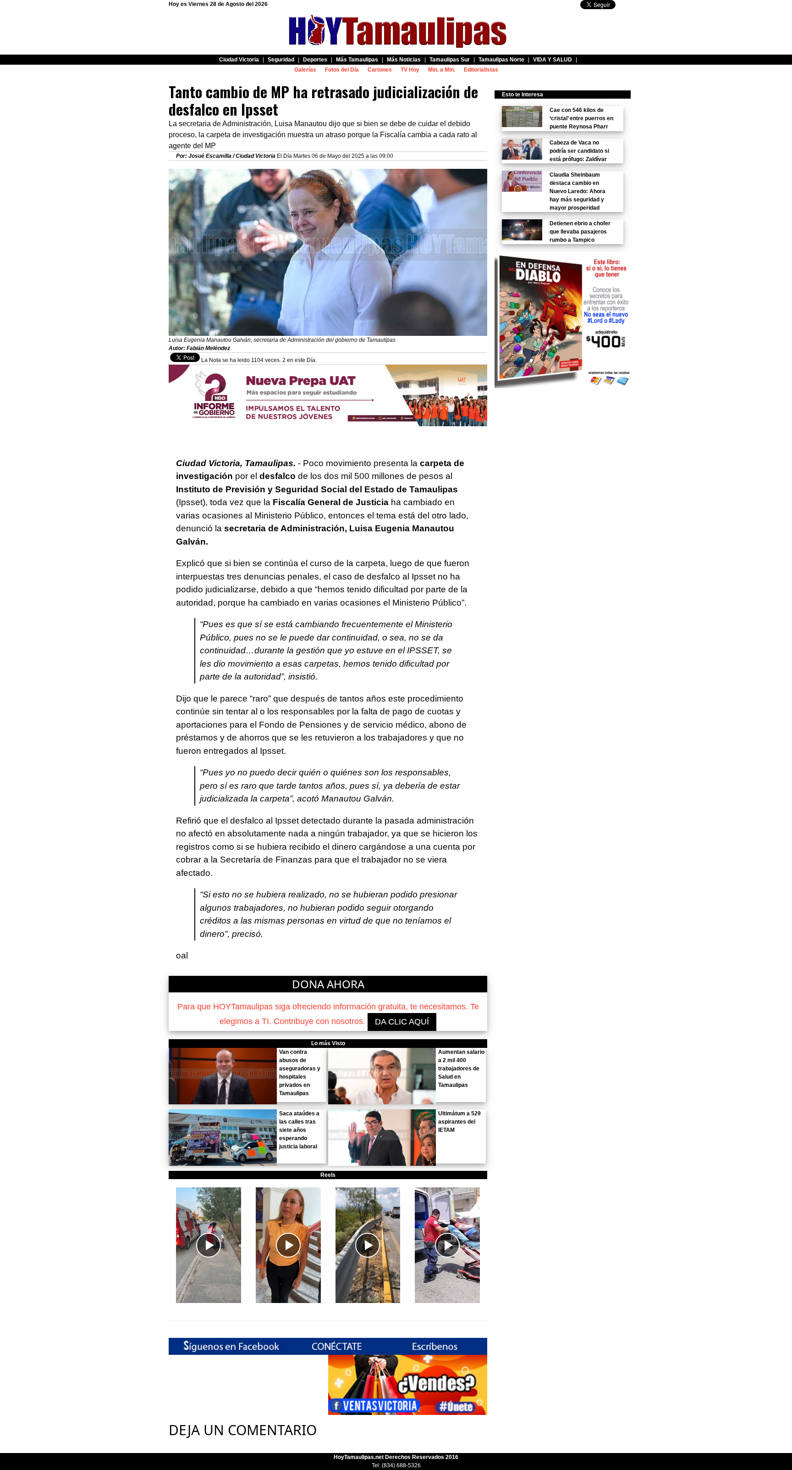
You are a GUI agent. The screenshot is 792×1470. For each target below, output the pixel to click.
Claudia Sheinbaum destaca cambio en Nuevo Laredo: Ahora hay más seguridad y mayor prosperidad (577, 191)
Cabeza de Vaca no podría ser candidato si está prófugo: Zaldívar (579, 150)
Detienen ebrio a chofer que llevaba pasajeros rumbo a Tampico (580, 231)
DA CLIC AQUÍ (402, 1021)
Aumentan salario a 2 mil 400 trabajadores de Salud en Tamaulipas (461, 1068)
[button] (208, 1245)
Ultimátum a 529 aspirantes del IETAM (459, 1121)
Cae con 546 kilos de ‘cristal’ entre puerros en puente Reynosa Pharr (581, 118)
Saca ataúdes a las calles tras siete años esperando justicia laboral (299, 1130)
